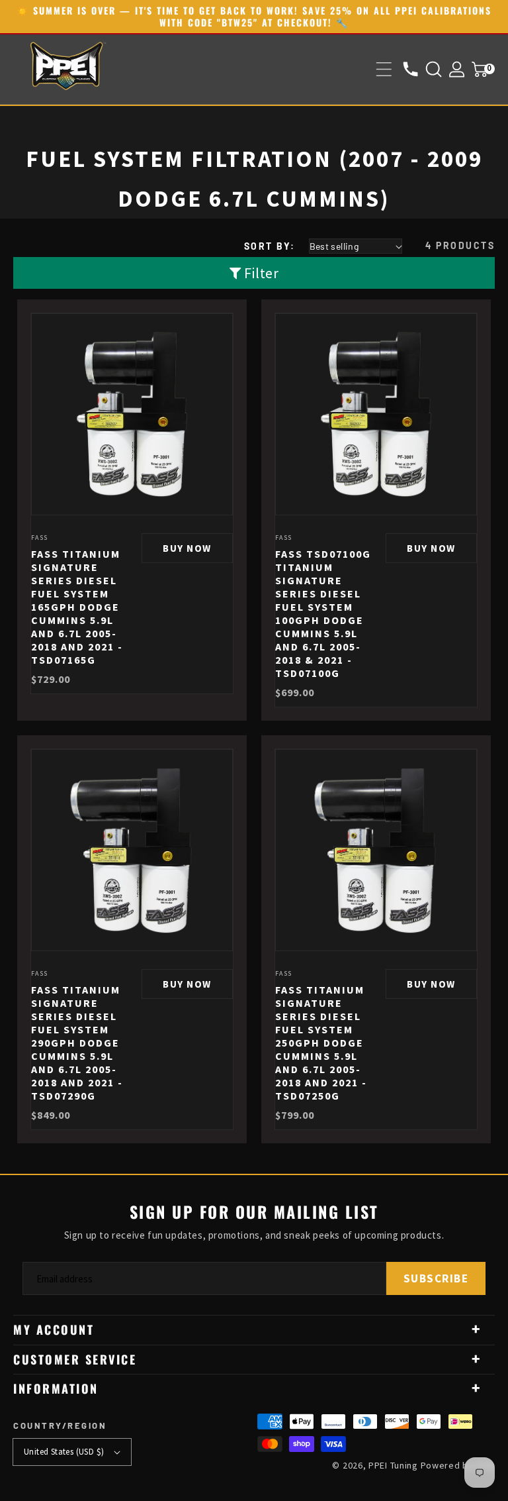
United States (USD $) (64, 1451)
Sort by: (270, 246)
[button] (384, 69)
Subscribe (436, 1278)
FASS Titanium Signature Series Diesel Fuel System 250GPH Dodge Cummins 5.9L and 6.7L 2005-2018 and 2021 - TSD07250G (321, 1042)
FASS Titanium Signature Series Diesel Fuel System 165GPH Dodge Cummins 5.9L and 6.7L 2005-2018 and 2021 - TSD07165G (77, 606)
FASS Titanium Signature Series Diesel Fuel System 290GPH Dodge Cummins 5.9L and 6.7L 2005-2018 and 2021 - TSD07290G (77, 1042)
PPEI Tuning (393, 1465)
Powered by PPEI (458, 1465)
